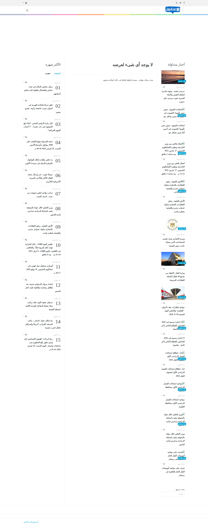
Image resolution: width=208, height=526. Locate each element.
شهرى (47, 73)
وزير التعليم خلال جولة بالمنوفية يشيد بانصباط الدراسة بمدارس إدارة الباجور (175, 439)
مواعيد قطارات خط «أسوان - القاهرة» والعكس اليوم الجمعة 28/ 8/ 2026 (173, 310)
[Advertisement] (104, 36)
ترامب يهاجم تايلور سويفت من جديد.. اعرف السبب (44, 194)
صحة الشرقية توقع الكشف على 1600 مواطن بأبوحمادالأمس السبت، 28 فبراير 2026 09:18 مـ (43, 145)
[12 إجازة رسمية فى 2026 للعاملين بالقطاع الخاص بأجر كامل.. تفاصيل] (173, 325)
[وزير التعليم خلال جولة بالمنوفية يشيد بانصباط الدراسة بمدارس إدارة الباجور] (173, 420)
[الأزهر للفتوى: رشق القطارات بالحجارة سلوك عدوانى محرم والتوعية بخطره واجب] (173, 187)
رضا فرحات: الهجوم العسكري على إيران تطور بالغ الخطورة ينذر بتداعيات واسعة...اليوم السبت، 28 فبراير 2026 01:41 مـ (42, 344)
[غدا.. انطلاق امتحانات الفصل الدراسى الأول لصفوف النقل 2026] (173, 356)
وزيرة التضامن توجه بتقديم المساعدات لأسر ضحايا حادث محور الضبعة (174, 242)
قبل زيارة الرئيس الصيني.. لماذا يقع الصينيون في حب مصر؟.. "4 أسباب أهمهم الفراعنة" (42, 126)
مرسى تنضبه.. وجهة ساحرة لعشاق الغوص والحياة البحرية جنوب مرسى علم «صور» (173, 96)
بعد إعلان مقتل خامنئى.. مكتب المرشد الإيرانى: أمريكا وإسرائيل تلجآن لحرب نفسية (43, 324)
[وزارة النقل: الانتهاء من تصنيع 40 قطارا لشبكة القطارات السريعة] (173, 259)
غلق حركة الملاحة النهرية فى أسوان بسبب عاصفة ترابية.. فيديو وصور (43, 108)
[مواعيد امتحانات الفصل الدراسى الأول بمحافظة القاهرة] (173, 387)
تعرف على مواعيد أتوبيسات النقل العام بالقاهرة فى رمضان (173, 471)
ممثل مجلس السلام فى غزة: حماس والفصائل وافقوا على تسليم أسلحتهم (42, 90)
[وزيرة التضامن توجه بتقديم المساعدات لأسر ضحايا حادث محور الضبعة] (173, 224)
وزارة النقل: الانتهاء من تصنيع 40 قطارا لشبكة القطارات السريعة (175, 276)
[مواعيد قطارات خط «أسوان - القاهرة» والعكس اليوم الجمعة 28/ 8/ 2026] (173, 293)
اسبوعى (57, 73)
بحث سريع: (180, 489)
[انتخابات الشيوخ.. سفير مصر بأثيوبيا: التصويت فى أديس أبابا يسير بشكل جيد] (173, 113)
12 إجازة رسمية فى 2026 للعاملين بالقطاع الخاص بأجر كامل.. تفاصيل (173, 341)
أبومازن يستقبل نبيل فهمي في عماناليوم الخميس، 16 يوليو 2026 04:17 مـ (43, 269)
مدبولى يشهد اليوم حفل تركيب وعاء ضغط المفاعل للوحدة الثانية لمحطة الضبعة (43, 306)
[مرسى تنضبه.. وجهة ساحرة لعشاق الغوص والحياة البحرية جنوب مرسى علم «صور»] (173, 77)
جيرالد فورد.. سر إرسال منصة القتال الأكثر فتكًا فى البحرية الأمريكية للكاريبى (44, 178)
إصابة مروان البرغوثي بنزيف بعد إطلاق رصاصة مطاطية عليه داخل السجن (43, 287)
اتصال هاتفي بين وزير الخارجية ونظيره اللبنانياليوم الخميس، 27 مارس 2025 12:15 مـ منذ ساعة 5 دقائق (173, 168)
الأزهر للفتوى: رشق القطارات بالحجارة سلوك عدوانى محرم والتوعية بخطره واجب (174, 206)
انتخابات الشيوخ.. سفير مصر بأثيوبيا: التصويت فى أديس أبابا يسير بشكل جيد (173, 129)
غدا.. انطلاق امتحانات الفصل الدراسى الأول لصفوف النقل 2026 (173, 372)
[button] (25, 3)
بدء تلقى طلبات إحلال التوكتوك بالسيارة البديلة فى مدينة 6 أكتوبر (43, 161)
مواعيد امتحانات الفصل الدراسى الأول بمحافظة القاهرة (175, 403)
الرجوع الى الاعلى (30, 522)
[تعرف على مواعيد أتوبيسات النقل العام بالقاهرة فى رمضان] (173, 456)
